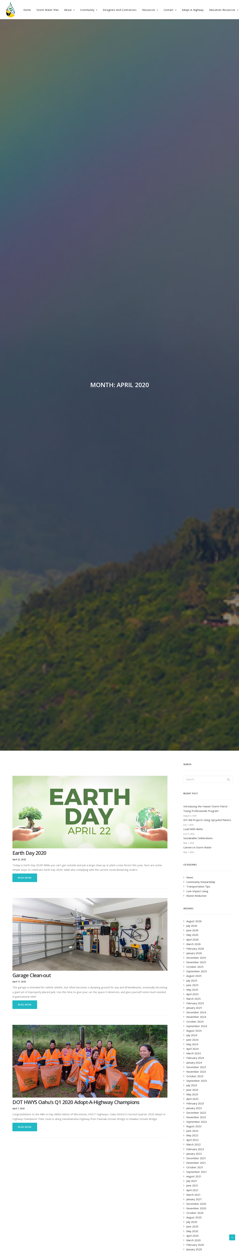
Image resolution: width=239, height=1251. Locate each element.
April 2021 (192, 1190)
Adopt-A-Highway (193, 10)
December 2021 (196, 1158)
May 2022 (192, 1135)
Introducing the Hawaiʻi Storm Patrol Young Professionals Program (205, 809)
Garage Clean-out (31, 975)
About (68, 10)
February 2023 (195, 1103)
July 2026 (191, 925)
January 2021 (194, 1199)
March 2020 (193, 1240)
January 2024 (194, 1062)
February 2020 (195, 1244)
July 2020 (191, 1222)
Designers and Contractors (120, 10)
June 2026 (192, 930)
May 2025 (192, 989)
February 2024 (195, 1058)
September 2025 (196, 971)
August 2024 (194, 1030)
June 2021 (192, 1185)
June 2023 (192, 1089)
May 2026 (192, 935)
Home (27, 10)
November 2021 (196, 1162)
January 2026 (194, 953)
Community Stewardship (200, 882)
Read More (24, 877)
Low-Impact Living (197, 891)
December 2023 (196, 1067)
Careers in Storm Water (197, 847)
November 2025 (196, 962)
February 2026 (195, 948)
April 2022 (192, 1140)
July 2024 (191, 1035)
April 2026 (192, 939)
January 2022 (194, 1153)
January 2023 (194, 1108)
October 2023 (194, 1076)
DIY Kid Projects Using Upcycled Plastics (207, 820)
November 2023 (196, 1071)
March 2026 (193, 944)
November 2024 (196, 1017)
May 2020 (192, 1231)
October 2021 (194, 1167)
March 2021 (193, 1194)
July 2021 (191, 1181)
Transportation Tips (198, 886)
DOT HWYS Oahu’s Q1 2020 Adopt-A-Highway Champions (75, 1102)
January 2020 (194, 1249)
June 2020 (192, 1226)
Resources (148, 10)
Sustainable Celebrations (198, 838)
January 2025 (194, 1007)
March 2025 (193, 998)
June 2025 (192, 985)
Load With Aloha (193, 829)
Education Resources (222, 10)
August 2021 (194, 1176)
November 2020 (196, 1208)
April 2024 (192, 1048)
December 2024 (196, 1012)
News (189, 877)
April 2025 (192, 994)
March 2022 (193, 1144)
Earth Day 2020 (29, 852)
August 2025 (194, 976)
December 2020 (196, 1203)
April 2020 (192, 1235)
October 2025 (194, 966)
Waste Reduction (196, 895)
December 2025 (196, 957)
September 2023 (196, 1080)
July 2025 (191, 980)
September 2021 (196, 1172)
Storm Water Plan (48, 10)
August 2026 (194, 921)
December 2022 (196, 1112)
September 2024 (196, 1026)
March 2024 (193, 1053)
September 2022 (196, 1121)
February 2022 (195, 1149)
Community (87, 10)
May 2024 (192, 1044)
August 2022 (194, 1126)
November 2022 (196, 1117)
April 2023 (192, 1099)
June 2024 (192, 1039)
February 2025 (195, 1003)
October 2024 (194, 1021)
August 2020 (194, 1217)
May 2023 (192, 1094)
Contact (169, 10)
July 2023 (191, 1085)
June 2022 (192, 1130)
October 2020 (194, 1213)
